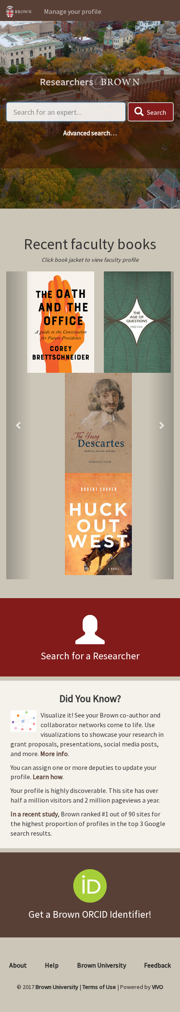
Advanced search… (90, 133)
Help (52, 965)
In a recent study (34, 814)
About (18, 965)
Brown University (101, 965)
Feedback (157, 965)
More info (54, 753)
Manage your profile (72, 11)
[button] (18, 425)
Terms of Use (99, 987)
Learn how (47, 776)
